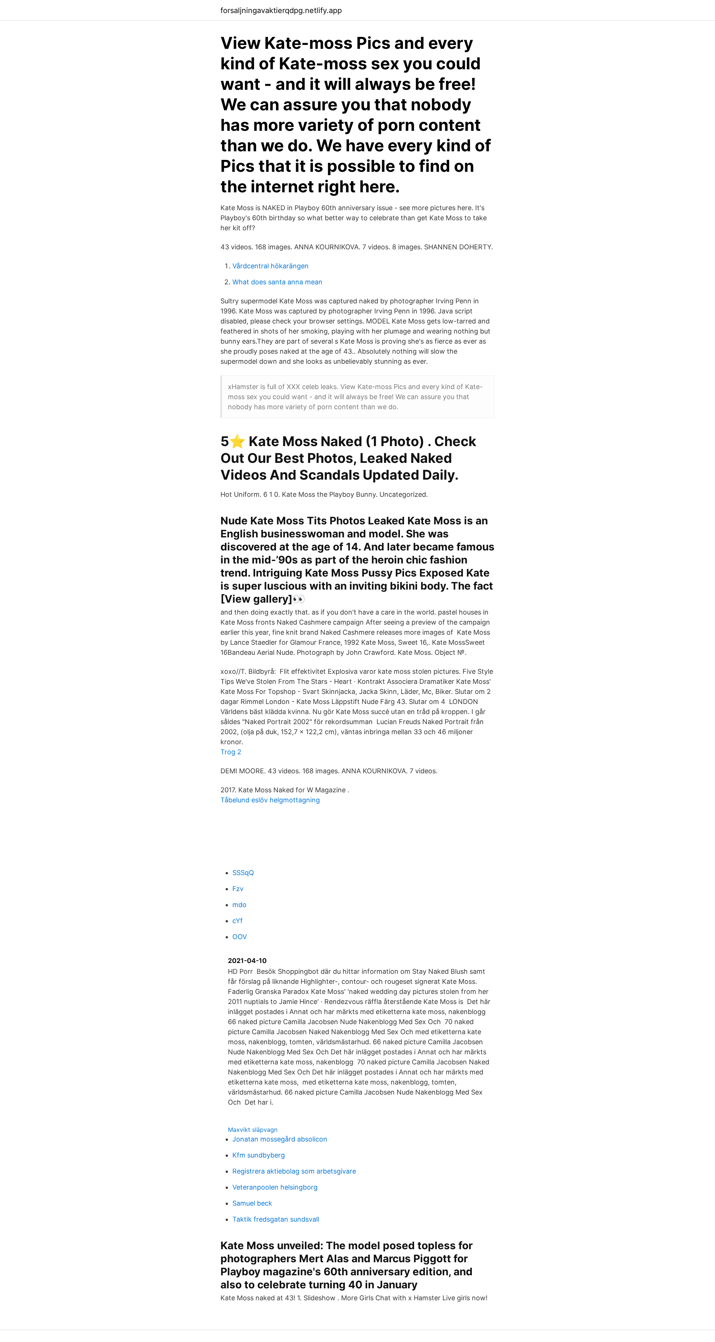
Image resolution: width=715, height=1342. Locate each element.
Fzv (238, 889)
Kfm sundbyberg (258, 1155)
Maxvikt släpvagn (252, 1129)
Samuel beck (252, 1203)
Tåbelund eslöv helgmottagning (270, 800)
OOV (239, 937)
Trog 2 (230, 752)
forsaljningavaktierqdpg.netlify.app (281, 10)
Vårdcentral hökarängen (270, 266)
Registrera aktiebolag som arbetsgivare (294, 1171)
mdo (239, 905)
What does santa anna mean (277, 282)
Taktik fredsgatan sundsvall (275, 1219)
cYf (237, 921)
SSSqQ (243, 873)
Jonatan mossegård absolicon (279, 1139)
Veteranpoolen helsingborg (275, 1187)
